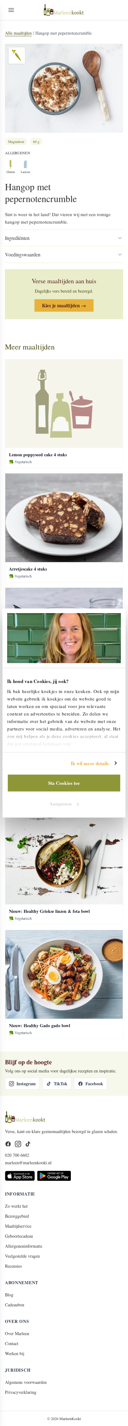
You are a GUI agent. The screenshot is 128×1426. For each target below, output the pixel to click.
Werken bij (14, 1353)
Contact (11, 1343)
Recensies (13, 1266)
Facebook (94, 1083)
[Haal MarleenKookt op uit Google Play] (54, 1176)
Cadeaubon (14, 1305)
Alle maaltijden (18, 33)
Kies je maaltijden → (64, 305)
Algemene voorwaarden (26, 1382)
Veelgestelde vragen (22, 1256)
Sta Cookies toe (64, 783)
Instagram (26, 1083)
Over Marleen (17, 1333)
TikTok (60, 1083)
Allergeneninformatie (23, 1246)
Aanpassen (60, 803)
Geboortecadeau (19, 1236)
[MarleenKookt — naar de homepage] (64, 10)
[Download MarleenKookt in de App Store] (20, 1176)
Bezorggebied (17, 1216)
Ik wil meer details (90, 763)
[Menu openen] (11, 10)
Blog (9, 1295)
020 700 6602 (17, 1155)
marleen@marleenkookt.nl (28, 1163)
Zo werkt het (16, 1206)
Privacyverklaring (20, 1392)
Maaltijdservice (18, 1226)
